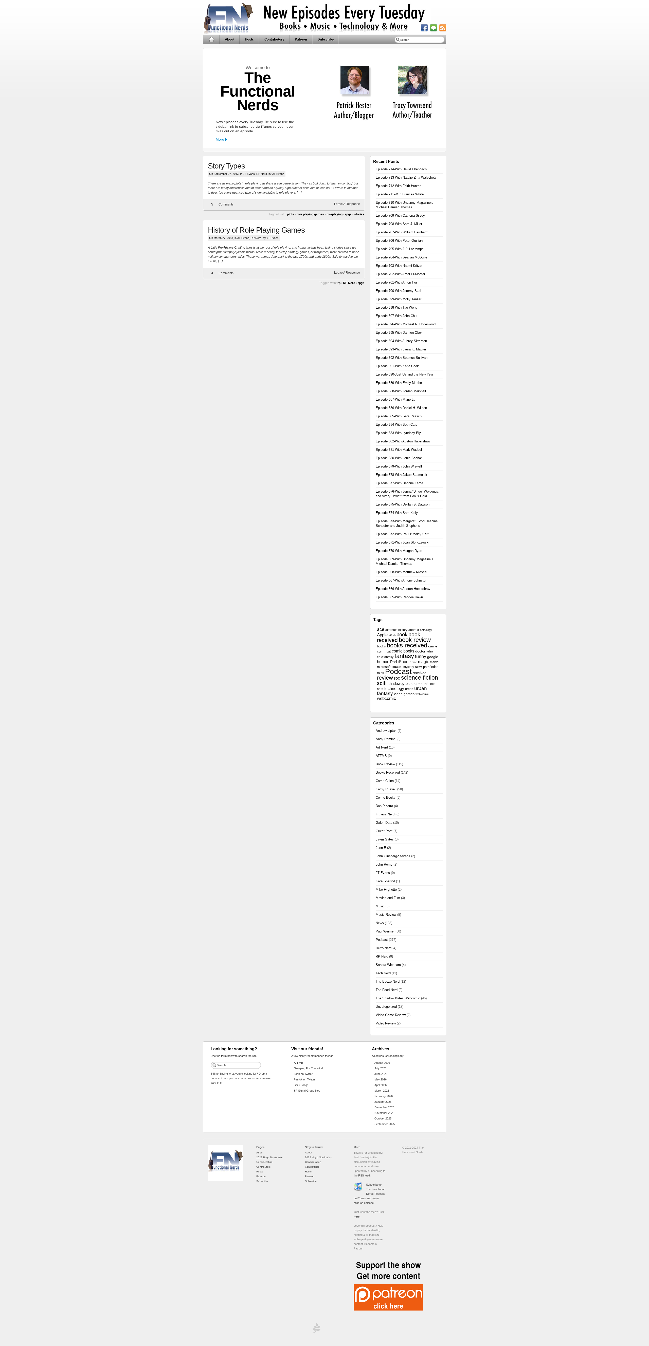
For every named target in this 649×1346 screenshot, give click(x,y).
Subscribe (326, 39)
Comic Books (385, 797)
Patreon (301, 39)
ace (380, 629)
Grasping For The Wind (308, 1068)
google (432, 657)
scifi (382, 683)
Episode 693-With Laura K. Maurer (401, 349)
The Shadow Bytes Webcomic (398, 998)
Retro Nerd (383, 948)
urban (409, 689)
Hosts (249, 39)
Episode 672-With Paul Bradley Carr (402, 534)
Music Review (386, 915)
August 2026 (382, 1062)
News (418, 666)
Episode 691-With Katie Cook (397, 366)
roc (397, 678)
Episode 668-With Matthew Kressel (401, 572)
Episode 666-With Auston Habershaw (403, 589)
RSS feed (364, 1175)
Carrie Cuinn (385, 781)
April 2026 (380, 1085)
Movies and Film (388, 898)
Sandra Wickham (388, 965)
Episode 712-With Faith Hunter (398, 186)
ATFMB (381, 756)
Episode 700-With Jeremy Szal (398, 291)
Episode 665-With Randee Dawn (399, 597)
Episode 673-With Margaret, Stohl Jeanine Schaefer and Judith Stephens (407, 523)
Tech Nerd (383, 973)
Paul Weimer (385, 931)
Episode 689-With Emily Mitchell (399, 383)
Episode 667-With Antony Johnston (401, 580)
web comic (422, 694)
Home (211, 39)
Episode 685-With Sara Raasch (399, 416)
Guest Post (384, 831)
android (413, 630)
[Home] (225, 1179)
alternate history (396, 630)
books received (407, 645)
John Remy (384, 864)
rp (338, 283)
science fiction (419, 677)
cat (389, 651)
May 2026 (380, 1079)
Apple (382, 634)
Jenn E (381, 848)
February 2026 (383, 1096)
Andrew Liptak (386, 731)
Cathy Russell (386, 789)
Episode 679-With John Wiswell (399, 466)
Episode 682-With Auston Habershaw (403, 441)
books (381, 646)
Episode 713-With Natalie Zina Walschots (406, 177)
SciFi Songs (301, 1085)
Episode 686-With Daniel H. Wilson (401, 408)
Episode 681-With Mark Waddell (399, 450)
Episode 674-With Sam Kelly (397, 513)
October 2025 (382, 1118)
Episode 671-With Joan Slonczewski (402, 542)
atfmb (392, 635)
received (419, 673)
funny (420, 656)
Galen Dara (384, 823)
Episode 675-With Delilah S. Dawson (402, 504)
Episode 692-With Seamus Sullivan (401, 358)
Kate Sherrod (385, 881)
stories (359, 214)
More (220, 139)
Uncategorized (386, 1006)
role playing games (310, 214)
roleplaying (334, 214)
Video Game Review (391, 1015)
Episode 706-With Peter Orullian (399, 240)
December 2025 (384, 1107)
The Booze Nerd (388, 981)
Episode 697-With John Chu (396, 316)
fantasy (404, 655)
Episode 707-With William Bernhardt (402, 232)
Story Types (226, 166)
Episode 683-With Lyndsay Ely (398, 433)
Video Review (386, 1023)
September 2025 (384, 1124)
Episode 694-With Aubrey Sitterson (401, 341)
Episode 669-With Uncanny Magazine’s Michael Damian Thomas (404, 561)
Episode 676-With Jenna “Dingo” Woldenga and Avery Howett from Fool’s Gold (407, 494)
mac (414, 662)
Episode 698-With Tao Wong (396, 307)
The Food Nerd (387, 990)
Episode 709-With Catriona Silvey (400, 215)
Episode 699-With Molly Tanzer (398, 299)
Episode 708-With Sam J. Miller (399, 224)
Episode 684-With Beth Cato (396, 424)
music (397, 666)
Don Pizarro (384, 806)
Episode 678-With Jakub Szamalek (401, 475)
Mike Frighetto (386, 889)
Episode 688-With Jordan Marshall (401, 391)
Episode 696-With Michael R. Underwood (406, 324)
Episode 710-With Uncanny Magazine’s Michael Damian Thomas (404, 205)
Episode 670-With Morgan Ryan (399, 551)
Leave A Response (347, 204)
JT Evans (249, 173)
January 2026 (382, 1101)
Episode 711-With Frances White (400, 194)
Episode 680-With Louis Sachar (399, 458)
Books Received (388, 772)
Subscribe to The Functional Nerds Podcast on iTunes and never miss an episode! (369, 1193)
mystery (408, 667)
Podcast (398, 671)
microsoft (384, 667)
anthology (426, 629)
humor (382, 661)
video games (404, 694)
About (229, 39)
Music (380, 906)
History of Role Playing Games (256, 230)
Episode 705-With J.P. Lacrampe (400, 249)
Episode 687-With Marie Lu (395, 399)
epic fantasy (385, 657)
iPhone (404, 662)
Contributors (274, 39)
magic (423, 662)
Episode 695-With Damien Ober (399, 332)
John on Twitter (303, 1073)
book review (415, 640)
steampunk (419, 684)
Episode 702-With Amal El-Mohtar (400, 274)
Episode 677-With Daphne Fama (399, 483)
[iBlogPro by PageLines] (316, 1329)
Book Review (385, 764)
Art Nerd (382, 747)
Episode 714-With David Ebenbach (401, 169)
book (401, 634)
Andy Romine (385, 739)
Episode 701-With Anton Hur (396, 282)
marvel (434, 662)
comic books (403, 651)
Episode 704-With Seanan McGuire (401, 257)
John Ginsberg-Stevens (393, 856)
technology (394, 688)
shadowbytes (399, 683)
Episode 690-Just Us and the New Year (404, 374)
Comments (226, 204)
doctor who (424, 651)
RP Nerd (261, 173)
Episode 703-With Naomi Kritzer (399, 266)
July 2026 (380, 1068)
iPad (393, 662)
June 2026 (380, 1073)
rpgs (348, 214)
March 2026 (381, 1090)
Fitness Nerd (385, 814)
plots (290, 214)
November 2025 (384, 1112)
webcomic (386, 698)
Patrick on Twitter (304, 1079)
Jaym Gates (385, 839)
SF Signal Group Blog (307, 1090)
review (385, 678)
